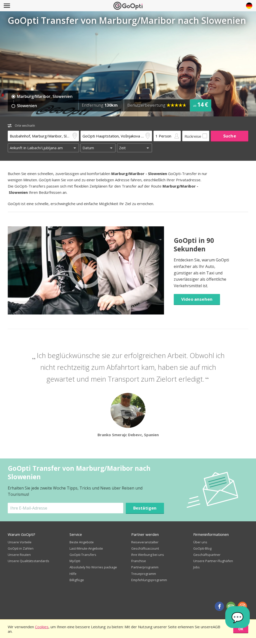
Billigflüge (77, 580)
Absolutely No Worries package (93, 567)
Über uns (200, 542)
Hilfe (73, 573)
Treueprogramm (143, 573)
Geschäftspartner (206, 554)
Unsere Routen (19, 554)
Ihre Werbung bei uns (147, 554)
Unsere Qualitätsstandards (28, 561)
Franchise (138, 561)
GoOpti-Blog (202, 548)
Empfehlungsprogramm (149, 580)
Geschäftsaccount (145, 548)
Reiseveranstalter (144, 542)
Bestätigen (145, 508)
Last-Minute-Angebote (86, 548)
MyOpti (75, 561)
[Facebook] (219, 606)
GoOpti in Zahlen (21, 548)
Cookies (41, 626)
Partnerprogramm (144, 567)
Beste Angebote (82, 542)
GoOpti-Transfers (83, 554)
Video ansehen (196, 299)
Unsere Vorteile (20, 542)
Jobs (196, 567)
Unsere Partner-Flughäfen (213, 561)
